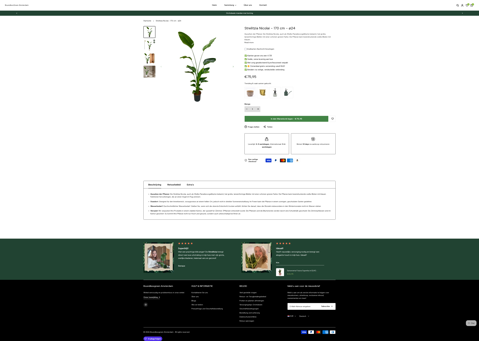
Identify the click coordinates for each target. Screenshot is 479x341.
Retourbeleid (174, 184)
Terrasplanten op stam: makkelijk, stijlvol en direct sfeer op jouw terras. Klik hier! (239, 13)
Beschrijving (154, 184)
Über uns (195, 297)
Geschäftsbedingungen (249, 309)
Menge (247, 104)
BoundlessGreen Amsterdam (17, 5)
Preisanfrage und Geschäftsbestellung (207, 309)
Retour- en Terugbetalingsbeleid (253, 297)
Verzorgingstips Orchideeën (251, 305)
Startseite (147, 21)
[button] (332, 119)
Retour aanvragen (247, 321)
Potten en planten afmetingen (252, 301)
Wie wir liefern (197, 305)
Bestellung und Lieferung (250, 313)
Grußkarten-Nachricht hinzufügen (260, 49)
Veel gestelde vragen (248, 293)
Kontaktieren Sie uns (199, 293)
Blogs (193, 301)
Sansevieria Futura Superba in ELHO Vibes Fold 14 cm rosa (301, 271)
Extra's (190, 184)
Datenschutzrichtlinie (248, 317)
